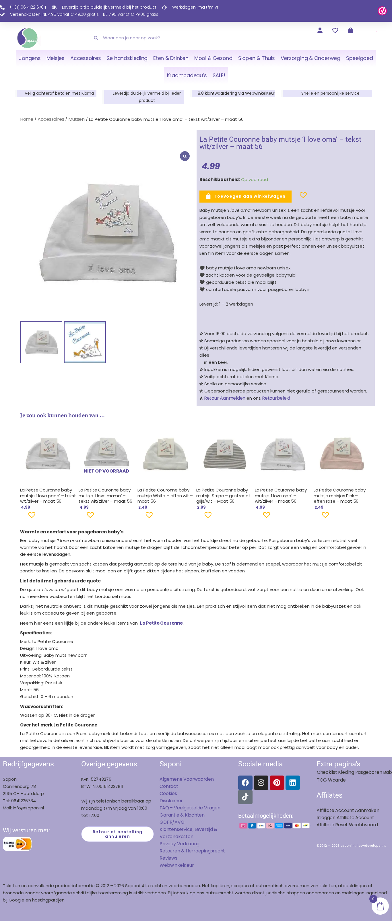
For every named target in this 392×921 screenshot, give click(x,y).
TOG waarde (331, 780)
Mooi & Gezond (213, 58)
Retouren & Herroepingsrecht (192, 851)
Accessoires (85, 58)
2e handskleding (127, 58)
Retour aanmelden (224, 398)
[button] (294, 197)
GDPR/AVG (172, 822)
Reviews (168, 858)
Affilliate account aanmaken (348, 810)
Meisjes (55, 58)
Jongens (29, 58)
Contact (169, 786)
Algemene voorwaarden (187, 779)
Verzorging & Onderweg (310, 58)
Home (26, 119)
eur (190, 865)
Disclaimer (171, 800)
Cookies (168, 793)
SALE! (219, 75)
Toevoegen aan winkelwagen (250, 196)
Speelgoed (359, 58)
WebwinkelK (173, 865)
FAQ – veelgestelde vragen (190, 808)
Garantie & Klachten (182, 815)
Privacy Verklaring (179, 843)
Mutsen (76, 119)
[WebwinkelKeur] (382, 10)
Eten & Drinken (171, 58)
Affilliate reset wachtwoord (347, 824)
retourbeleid (275, 398)
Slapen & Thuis (256, 58)
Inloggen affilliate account (345, 817)
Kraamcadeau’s (187, 75)
